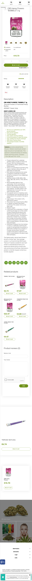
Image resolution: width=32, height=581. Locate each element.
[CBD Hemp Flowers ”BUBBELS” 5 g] (9, 307)
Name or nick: (7, 353)
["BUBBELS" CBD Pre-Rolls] (9, 284)
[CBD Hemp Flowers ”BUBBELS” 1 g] (22, 284)
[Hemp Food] (8, 531)
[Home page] (2, 3)
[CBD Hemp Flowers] (16, 510)
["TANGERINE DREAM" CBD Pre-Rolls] (22, 307)
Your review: (7, 360)
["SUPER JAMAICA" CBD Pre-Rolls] (9, 330)
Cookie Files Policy (13, 577)
